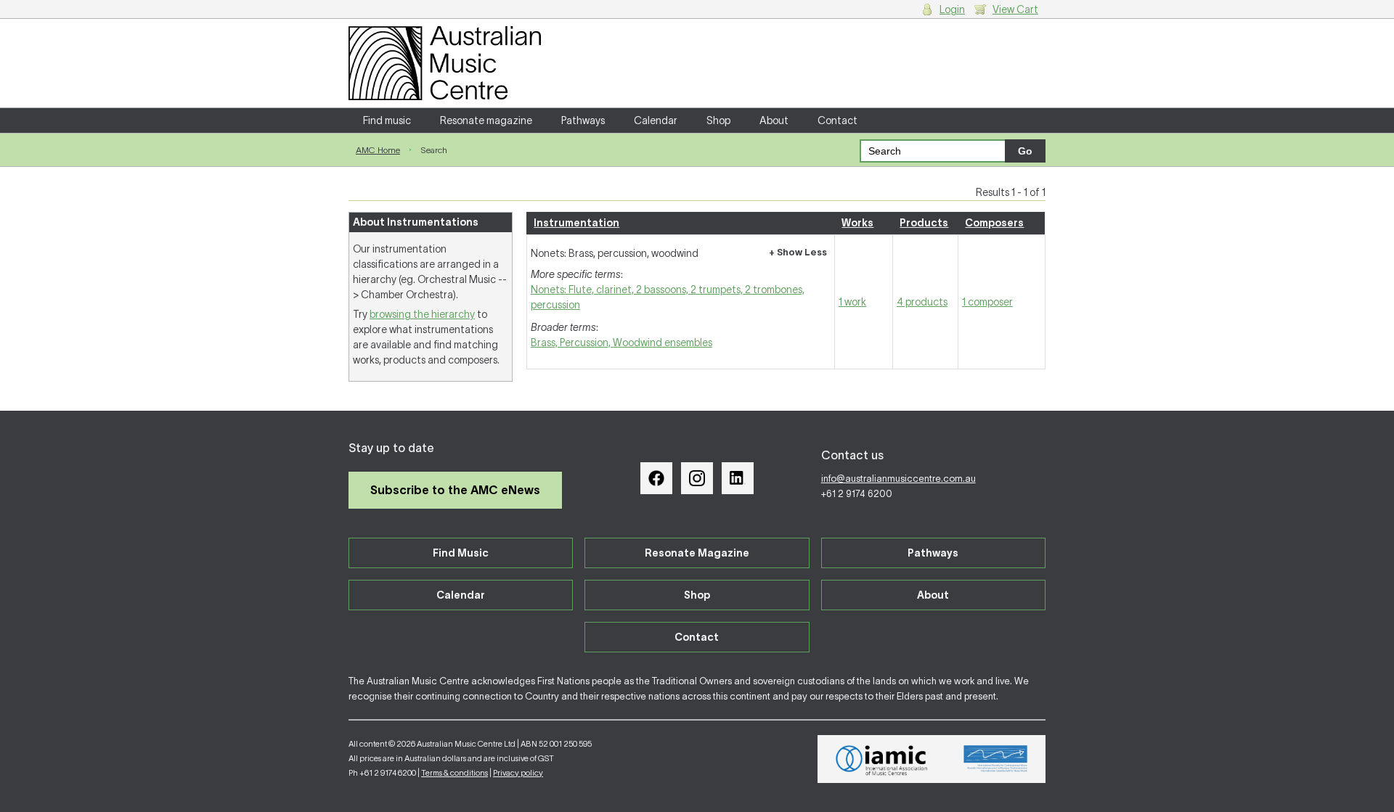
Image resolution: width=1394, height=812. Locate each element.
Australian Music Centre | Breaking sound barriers (444, 63)
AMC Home (378, 150)
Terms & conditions (454, 772)
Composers (994, 223)
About (773, 120)
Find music (387, 120)
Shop (718, 120)
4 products (922, 302)
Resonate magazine (486, 120)
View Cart (1015, 9)
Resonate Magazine (697, 553)
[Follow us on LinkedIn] (738, 478)
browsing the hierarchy (422, 314)
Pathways (583, 120)
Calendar (655, 120)
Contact (837, 120)
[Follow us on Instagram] (697, 478)
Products (924, 223)
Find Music (461, 553)
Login (952, 9)
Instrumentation (576, 223)
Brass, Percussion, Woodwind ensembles (621, 342)
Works (857, 223)
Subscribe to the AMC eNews (455, 489)
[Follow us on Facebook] (656, 478)
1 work (852, 302)
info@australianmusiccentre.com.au (898, 478)
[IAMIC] (882, 759)
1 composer (987, 302)
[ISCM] (995, 759)
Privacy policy (518, 772)
